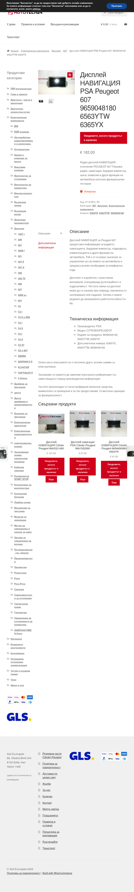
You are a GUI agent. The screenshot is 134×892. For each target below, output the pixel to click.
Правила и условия (33, 24)
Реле (17, 578)
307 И (21, 267)
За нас (46, 790)
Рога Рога (19, 583)
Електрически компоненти (35, 50)
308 (20, 272)
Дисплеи (56, 50)
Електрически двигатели (22, 424)
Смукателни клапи (21, 605)
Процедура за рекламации (50, 833)
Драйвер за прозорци (20, 385)
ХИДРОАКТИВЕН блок (23, 631)
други (17, 392)
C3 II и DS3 (24, 317)
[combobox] (114, 12)
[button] (70, 75)
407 (20, 289)
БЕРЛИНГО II (25, 361)
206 (20, 239)
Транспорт (13, 37)
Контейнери (17, 653)
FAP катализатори (21, 88)
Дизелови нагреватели (21, 221)
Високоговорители (23, 194)
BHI (16, 126)
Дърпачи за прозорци (20, 415)
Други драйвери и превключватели (23, 402)
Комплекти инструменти (18, 646)
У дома (11, 24)
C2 (19, 306)
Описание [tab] (44, 233)
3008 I (21, 250)
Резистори (20, 572)
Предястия (20, 567)
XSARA (22, 356)
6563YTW (104, 213)
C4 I (20, 322)
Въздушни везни (20, 212)
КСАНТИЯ (23, 367)
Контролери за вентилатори (22, 486)
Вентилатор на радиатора (22, 186)
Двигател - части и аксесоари (21, 101)
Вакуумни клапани (19, 168)
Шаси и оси (17, 685)
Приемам (116, 6)
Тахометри (20, 612)
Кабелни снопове (19, 468)
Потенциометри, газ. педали (23, 551)
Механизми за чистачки (22, 509)
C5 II (20, 339)
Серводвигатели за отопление (23, 596)
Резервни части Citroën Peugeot (51, 755)
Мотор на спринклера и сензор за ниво (23, 529)
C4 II (20, 328)
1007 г (21, 234)
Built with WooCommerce (57, 873)
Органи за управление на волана (22, 541)
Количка (47, 796)
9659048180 (117, 213)
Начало (15, 50)
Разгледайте (50, 842)
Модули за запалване (20, 518)
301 (20, 256)
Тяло (13, 679)
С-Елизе (22, 378)
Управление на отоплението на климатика (23, 621)
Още (51, 479)
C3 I (20, 311)
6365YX (94, 213)
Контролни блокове (20, 495)
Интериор (16, 638)
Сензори (19, 589)
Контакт (47, 803)
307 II (21, 261)
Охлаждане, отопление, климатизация (19, 662)
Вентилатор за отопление (22, 177)
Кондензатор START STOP (21, 477)
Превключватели (23, 560)
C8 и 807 (23, 350)
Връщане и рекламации (65, 24)
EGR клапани (21, 131)
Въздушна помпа (20, 203)
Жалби (46, 784)
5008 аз (22, 295)
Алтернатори (21, 149)
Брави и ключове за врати (20, 158)
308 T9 (21, 278)
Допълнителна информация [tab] (47, 245)
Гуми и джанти (19, 94)
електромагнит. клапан (23, 444)
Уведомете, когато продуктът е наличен (103, 138)
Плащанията (50, 815)
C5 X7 (21, 345)
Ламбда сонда (22, 502)
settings (36, 9)
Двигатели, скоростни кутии (20, 110)
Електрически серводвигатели (23, 434)
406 (20, 283)
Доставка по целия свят (49, 775)
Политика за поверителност (51, 765)
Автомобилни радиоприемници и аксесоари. (23, 140)
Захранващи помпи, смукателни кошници (21, 456)
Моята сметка (50, 809)
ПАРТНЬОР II (25, 372)
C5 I (20, 333)
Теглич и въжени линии (20, 672)
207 (20, 245)
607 (65, 50)
